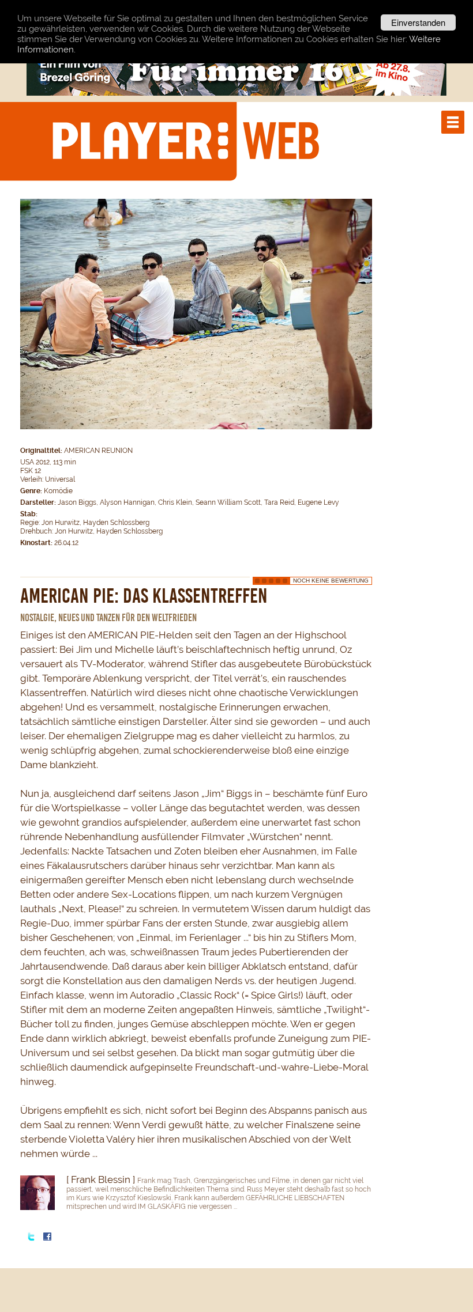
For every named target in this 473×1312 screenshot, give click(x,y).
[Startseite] (185, 140)
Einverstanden (418, 22)
